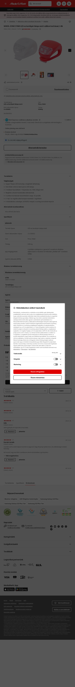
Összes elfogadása (37, 372)
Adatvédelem (16, 349)
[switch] (56, 359)
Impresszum (24, 349)
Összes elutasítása (37, 378)
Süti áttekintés (32, 349)
